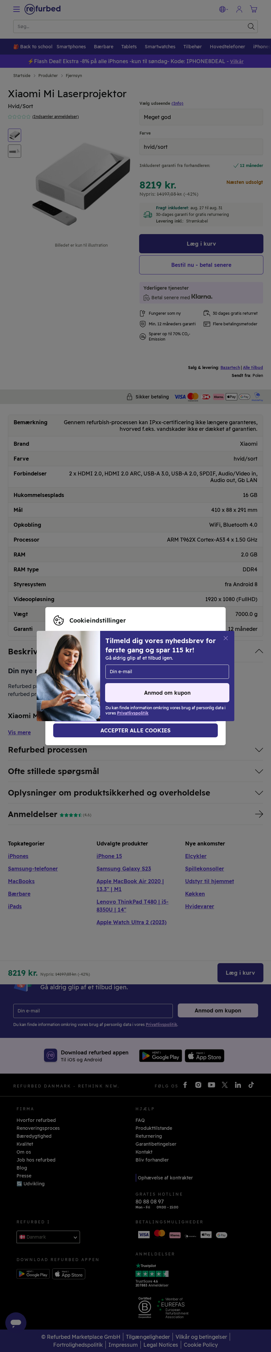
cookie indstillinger (110, 676)
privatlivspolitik (177, 676)
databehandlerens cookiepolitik (90, 683)
